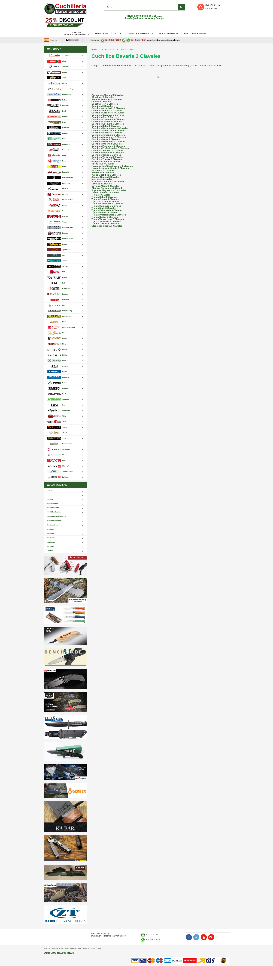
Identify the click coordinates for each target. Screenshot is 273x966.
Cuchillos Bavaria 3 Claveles (106, 110)
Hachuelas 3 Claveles (103, 163)
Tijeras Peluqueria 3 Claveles (107, 210)
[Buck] (65, 702)
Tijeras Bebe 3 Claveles (104, 197)
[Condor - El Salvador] (65, 590)
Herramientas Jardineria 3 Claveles (110, 168)
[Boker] (65, 679)
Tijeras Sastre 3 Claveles (104, 217)
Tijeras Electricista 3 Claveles (107, 203)
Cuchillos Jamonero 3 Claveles (108, 135)
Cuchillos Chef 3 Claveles (105, 117)
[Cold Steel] (65, 727)
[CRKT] (65, 751)
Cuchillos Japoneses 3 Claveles (108, 137)
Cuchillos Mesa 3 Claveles (105, 139)
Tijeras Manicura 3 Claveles (106, 206)
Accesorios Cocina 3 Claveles (107, 95)
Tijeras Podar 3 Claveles (104, 212)
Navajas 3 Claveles (101, 183)
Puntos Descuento (195, 33)
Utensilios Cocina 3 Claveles (106, 226)
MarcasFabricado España (75, 33)
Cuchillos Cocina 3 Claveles (106, 121)
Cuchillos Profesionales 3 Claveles (110, 148)
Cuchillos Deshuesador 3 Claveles (109, 128)
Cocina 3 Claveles (101, 101)
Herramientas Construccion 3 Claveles (112, 166)
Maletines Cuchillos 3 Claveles (107, 181)
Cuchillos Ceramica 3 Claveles (107, 115)
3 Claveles (109, 49)
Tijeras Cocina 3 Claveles (105, 199)
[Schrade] (65, 872)
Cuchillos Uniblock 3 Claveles (107, 152)
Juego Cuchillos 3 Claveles (106, 175)
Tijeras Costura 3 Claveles (105, 201)
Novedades (101, 33)
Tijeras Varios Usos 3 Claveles (107, 219)
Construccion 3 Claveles (104, 104)
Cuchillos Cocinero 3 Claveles (107, 123)
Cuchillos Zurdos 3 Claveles (106, 159)
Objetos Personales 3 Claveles (107, 188)
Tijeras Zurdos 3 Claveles (105, 223)
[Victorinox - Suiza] (65, 565)
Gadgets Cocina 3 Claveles (106, 161)
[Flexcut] (65, 636)
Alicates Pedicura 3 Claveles (106, 99)
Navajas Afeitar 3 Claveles (105, 186)
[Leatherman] (65, 848)
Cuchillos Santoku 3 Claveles (107, 150)
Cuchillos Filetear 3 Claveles (106, 132)
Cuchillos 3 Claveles (102, 106)
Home (96, 49)
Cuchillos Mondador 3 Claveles (108, 141)
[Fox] (65, 772)
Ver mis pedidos (168, 33)
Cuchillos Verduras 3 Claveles (107, 157)
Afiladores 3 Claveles (102, 97)
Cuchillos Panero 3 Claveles (106, 143)
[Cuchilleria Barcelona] (65, 8)
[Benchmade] (65, 657)
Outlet (118, 33)
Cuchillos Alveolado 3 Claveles (108, 108)
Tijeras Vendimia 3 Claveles (106, 221)
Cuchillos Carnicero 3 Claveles (107, 112)
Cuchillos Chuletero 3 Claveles (108, 119)
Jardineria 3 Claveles (102, 172)
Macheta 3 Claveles (101, 179)
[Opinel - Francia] (65, 615)
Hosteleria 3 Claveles (102, 170)
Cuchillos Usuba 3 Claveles (106, 155)
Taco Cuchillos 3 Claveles (105, 192)
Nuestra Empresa (139, 33)
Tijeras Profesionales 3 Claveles (108, 214)
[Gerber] (65, 790)
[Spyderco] (65, 892)
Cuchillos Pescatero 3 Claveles (108, 146)
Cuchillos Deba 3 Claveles (105, 126)
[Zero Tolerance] (65, 914)
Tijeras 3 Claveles (100, 194)
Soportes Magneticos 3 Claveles (108, 190)
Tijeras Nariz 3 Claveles (103, 208)
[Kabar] (65, 816)
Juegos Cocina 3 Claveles (105, 177)
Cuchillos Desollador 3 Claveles (108, 130)
